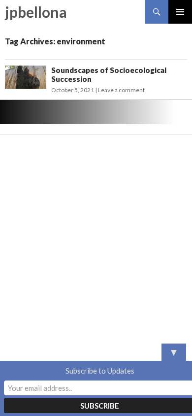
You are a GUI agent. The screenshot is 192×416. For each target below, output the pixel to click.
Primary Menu (180, 12)
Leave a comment (121, 90)
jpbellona (36, 12)
